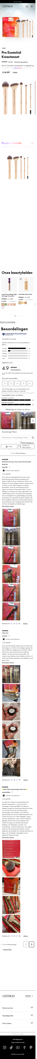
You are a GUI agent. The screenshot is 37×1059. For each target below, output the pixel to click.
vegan (3, 48)
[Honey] (11, 304)
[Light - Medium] (20, 303)
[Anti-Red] (6, 304)
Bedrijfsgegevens (18, 1039)
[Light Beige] (3, 304)
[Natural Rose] (8, 304)
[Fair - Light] (22, 303)
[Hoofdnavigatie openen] (32, 6)
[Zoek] (26, 6)
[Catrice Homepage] (7, 6)
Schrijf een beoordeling (21, 62)
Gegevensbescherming (17, 1042)
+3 (2, 307)
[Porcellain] (14, 304)
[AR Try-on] (21, 279)
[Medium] (25, 303)
